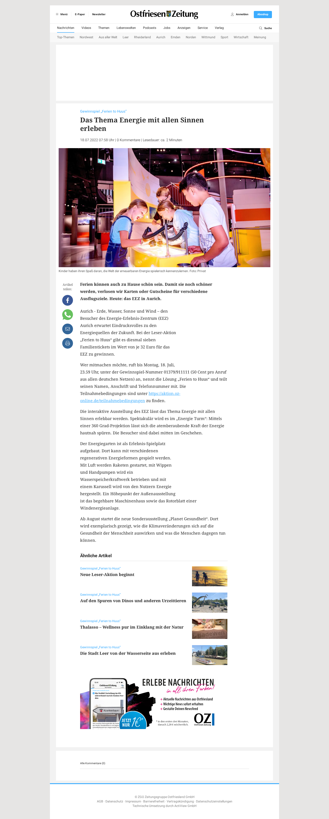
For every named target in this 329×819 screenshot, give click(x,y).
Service (203, 28)
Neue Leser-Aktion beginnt (107, 574)
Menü (64, 14)
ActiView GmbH (185, 806)
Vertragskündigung (180, 801)
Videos (86, 28)
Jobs (166, 28)
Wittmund (208, 37)
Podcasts (149, 28)
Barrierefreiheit (153, 801)
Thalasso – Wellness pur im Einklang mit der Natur (132, 627)
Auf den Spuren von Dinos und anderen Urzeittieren (133, 600)
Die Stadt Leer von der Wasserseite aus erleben (128, 653)
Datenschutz (114, 801)
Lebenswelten (126, 28)
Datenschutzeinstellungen (214, 801)
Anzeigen (183, 28)
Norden (191, 37)
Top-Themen (65, 37)
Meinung (260, 37)
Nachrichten (65, 28)
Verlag (219, 28)
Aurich (160, 37)
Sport (224, 37)
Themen (103, 28)
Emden (175, 37)
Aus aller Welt (108, 37)
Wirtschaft (241, 37)
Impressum (133, 801)
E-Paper (80, 14)
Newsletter (98, 14)
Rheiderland (142, 37)
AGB (100, 801)
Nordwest (86, 37)
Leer (126, 37)
